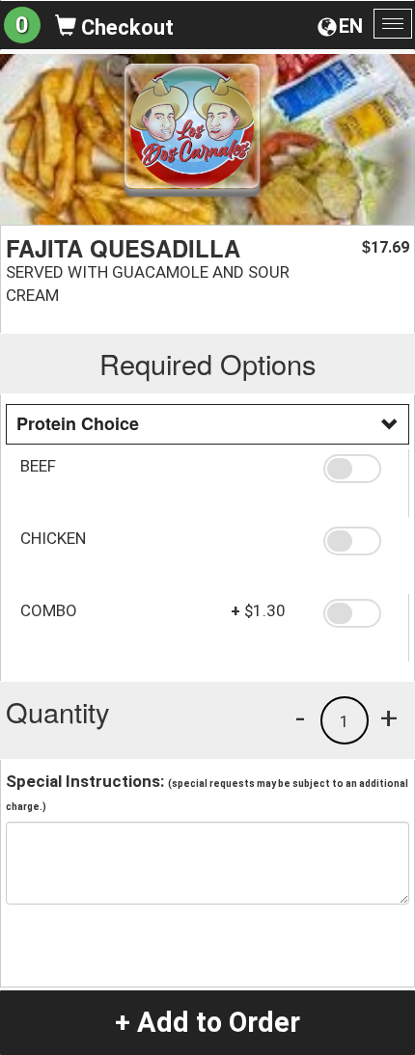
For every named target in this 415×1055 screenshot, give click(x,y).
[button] (359, 468)
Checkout (125, 27)
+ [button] (389, 717)
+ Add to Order (207, 1022)
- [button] (300, 717)
